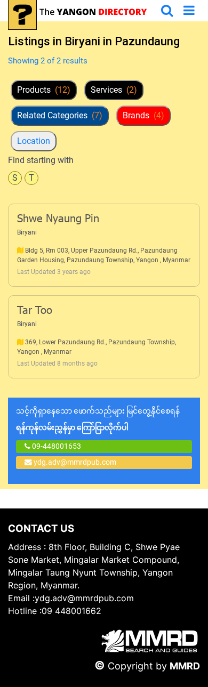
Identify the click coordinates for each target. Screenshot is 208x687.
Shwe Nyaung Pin (58, 220)
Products (43, 90)
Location (33, 141)
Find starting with (41, 160)
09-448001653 (55, 446)
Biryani (27, 232)
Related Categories (59, 115)
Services (114, 90)
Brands (143, 115)
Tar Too (34, 311)
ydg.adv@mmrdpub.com (75, 462)
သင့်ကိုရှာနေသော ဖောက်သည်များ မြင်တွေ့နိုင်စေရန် (98, 419)
